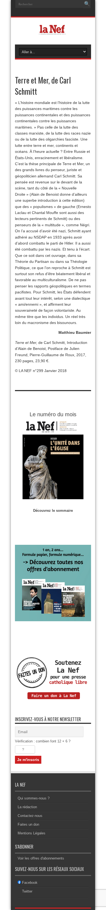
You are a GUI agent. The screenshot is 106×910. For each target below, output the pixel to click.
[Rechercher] (87, 4)
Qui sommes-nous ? (33, 798)
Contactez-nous (30, 816)
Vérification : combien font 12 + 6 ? (42, 741)
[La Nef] (53, 30)
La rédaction (27, 807)
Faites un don (28, 824)
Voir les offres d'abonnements (41, 858)
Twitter (27, 891)
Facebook (30, 883)
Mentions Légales (31, 833)
